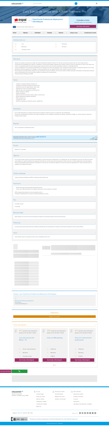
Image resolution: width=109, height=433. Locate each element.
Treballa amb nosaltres (41, 401)
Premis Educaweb (59, 394)
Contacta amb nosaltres (41, 404)
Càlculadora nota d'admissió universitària (82, 404)
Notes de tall (76, 401)
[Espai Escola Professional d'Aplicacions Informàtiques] (20, 20)
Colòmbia (25, 413)
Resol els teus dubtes (78, 394)
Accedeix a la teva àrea (60, 399)
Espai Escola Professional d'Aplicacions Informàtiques (48, 20)
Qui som (38, 391)
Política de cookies (40, 396)
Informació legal (39, 394)
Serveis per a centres (59, 391)
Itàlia (29, 413)
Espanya (15, 413)
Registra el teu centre (60, 396)
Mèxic (31, 413)
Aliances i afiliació (40, 399)
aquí (77, 419)
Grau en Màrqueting (55, 338)
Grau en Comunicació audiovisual (83, 339)
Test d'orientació (77, 391)
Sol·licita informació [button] (83, 26)
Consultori (75, 399)
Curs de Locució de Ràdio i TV (26, 339)
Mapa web (38, 406)
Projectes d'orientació (78, 396)
